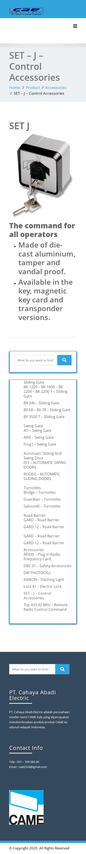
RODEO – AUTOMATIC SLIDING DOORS (42, 476)
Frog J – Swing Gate (40, 444)
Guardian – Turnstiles (42, 499)
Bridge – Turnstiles (40, 492)
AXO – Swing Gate (39, 437)
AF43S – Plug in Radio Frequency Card (42, 556)
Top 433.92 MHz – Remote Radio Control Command (46, 607)
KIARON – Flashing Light (44, 579)
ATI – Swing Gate (37, 430)
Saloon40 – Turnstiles (42, 506)
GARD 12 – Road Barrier (44, 527)
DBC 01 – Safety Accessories (48, 566)
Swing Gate (33, 426)
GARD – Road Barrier (41, 520)
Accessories (56, 87)
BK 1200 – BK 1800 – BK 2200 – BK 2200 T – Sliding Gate (45, 391)
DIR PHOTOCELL (37, 572)
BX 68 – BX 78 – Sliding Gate (47, 409)
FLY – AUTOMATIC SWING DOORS (45, 464)
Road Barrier (35, 515)
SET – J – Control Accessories (37, 595)
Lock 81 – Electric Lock (42, 586)
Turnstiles (32, 488)
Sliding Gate (34, 382)
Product (33, 87)
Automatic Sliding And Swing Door (43, 455)
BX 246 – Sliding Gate (41, 403)
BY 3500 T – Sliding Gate (44, 416)
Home (14, 87)
